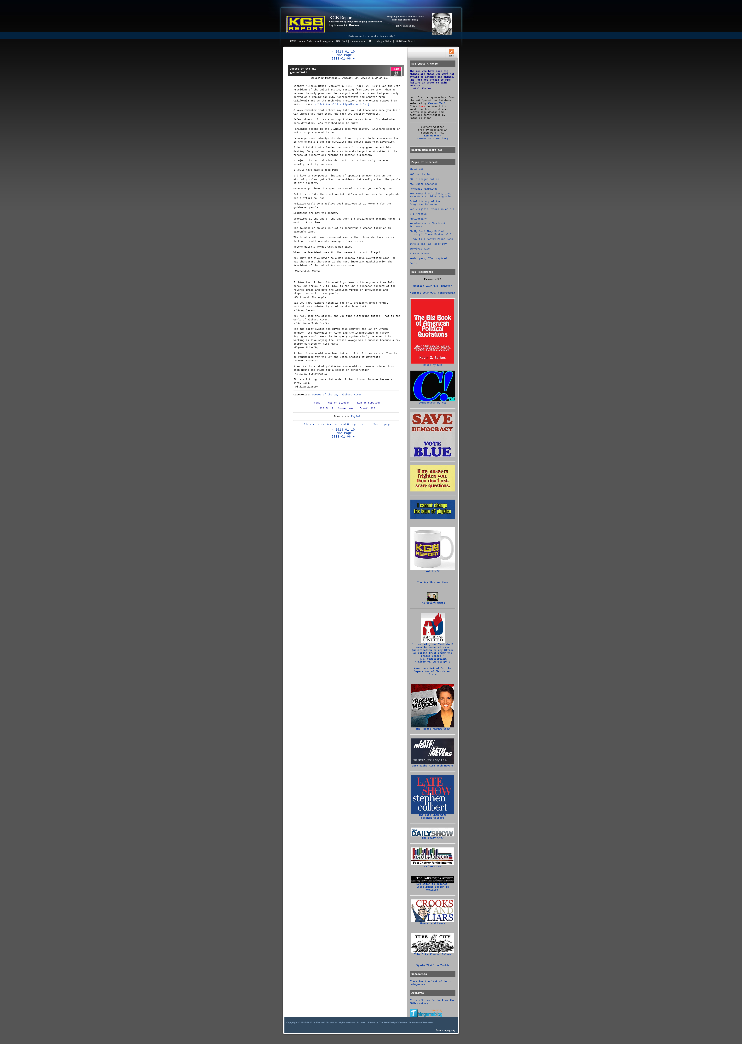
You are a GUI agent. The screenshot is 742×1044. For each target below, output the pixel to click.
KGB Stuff (341, 41)
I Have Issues (420, 253)
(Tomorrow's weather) (432, 138)
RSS (451, 53)
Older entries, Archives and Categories (333, 424)
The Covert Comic (432, 603)
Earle (413, 263)
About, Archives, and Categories (316, 41)
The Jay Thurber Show (432, 582)
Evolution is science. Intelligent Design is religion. (432, 887)
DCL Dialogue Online (380, 41)
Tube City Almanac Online (432, 954)
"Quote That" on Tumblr (433, 965)
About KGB (417, 169)
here (422, 106)
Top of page (382, 424)
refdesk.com (432, 866)
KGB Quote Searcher (423, 184)
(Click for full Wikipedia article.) (342, 104)
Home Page (343, 55)
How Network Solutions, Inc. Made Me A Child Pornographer (431, 195)
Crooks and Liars (432, 923)
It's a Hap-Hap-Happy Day (428, 244)
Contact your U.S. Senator (432, 286)
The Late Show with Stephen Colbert (433, 816)
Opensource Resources (421, 1022)
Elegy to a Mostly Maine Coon (431, 239)
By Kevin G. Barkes (344, 25)
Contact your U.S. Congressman (432, 292)
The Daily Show (432, 837)
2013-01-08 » (343, 58)
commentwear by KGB (433, 402)
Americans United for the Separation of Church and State (432, 671)
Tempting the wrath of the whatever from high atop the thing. (405, 18)
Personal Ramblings (423, 188)
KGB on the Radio (422, 174)
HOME (292, 41)
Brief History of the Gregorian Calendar (425, 203)
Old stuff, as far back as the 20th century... (432, 1002)
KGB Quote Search (405, 41)
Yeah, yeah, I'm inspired (428, 258)
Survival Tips (420, 248)
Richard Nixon (351, 394)
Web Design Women (395, 1022)
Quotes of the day (325, 394)
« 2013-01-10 (343, 52)
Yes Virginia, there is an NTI (432, 209)
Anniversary (418, 218)
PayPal (355, 416)
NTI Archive (418, 214)
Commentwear (358, 41)
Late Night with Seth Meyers (433, 765)
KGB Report (341, 17)
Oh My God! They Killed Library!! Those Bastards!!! (430, 233)
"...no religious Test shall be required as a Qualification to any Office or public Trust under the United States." (433, 653)
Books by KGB (432, 365)
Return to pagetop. (446, 1030)
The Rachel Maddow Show (433, 728)
